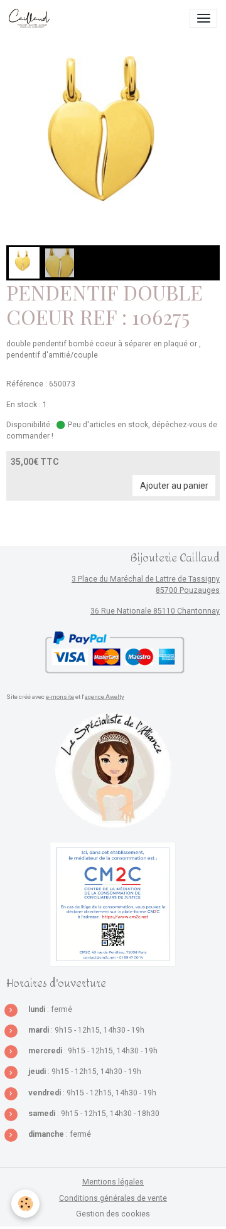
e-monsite (60, 696)
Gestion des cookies (113, 1214)
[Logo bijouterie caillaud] (113, 771)
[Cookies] (25, 1203)
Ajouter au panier (174, 486)
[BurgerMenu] (203, 18)
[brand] (31, 18)
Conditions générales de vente (113, 1198)
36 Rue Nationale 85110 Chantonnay (155, 611)
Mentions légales (113, 1182)
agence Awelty (104, 696)
